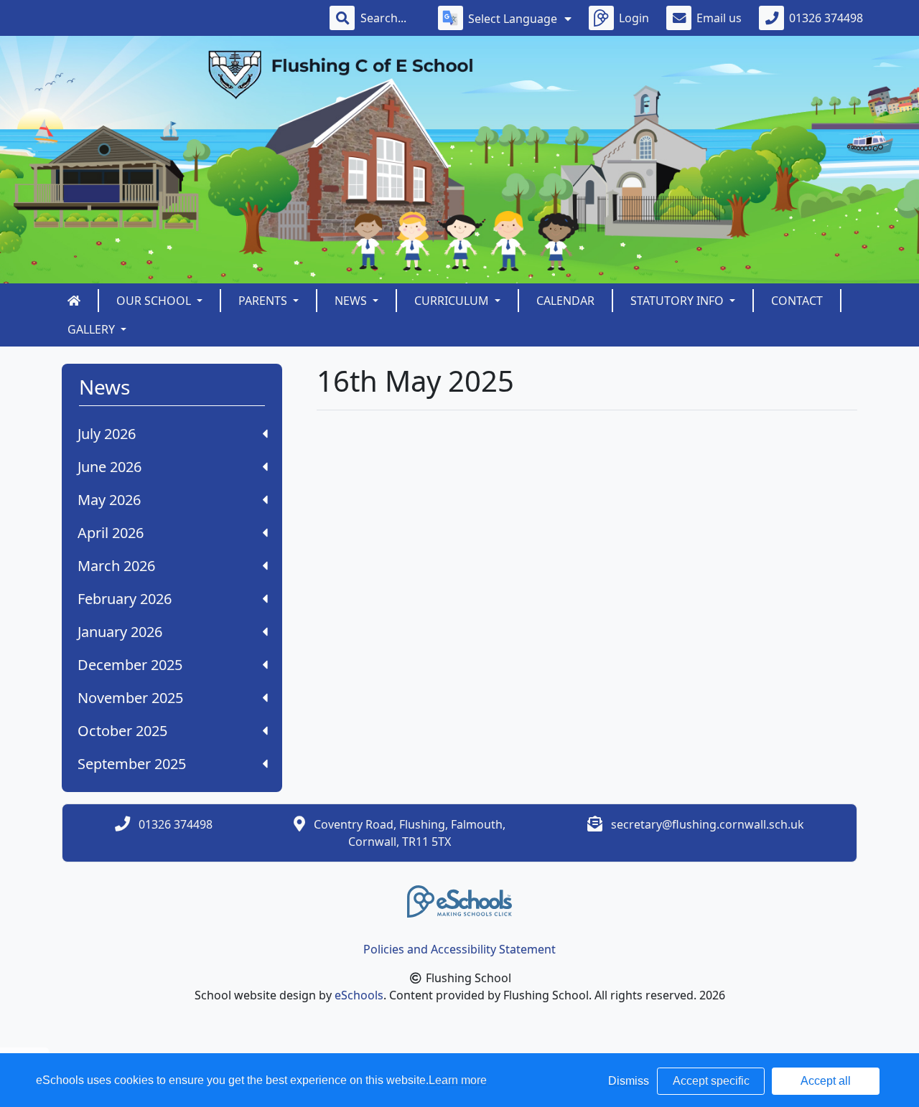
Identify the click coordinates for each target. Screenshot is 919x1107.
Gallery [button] (92, 329)
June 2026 (109, 466)
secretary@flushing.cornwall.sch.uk (707, 824)
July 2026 (107, 433)
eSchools (359, 995)
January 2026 (120, 631)
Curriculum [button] (453, 300)
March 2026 (116, 565)
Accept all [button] (826, 1081)
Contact (797, 300)
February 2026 (125, 598)
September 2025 (132, 763)
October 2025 (122, 730)
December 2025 (130, 664)
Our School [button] (155, 300)
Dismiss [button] (628, 1081)
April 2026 (111, 532)
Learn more (458, 1080)
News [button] (352, 300)
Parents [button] (264, 300)
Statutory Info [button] (678, 300)
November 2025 (130, 697)
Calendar (565, 300)
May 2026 (109, 499)
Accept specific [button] (711, 1081)
